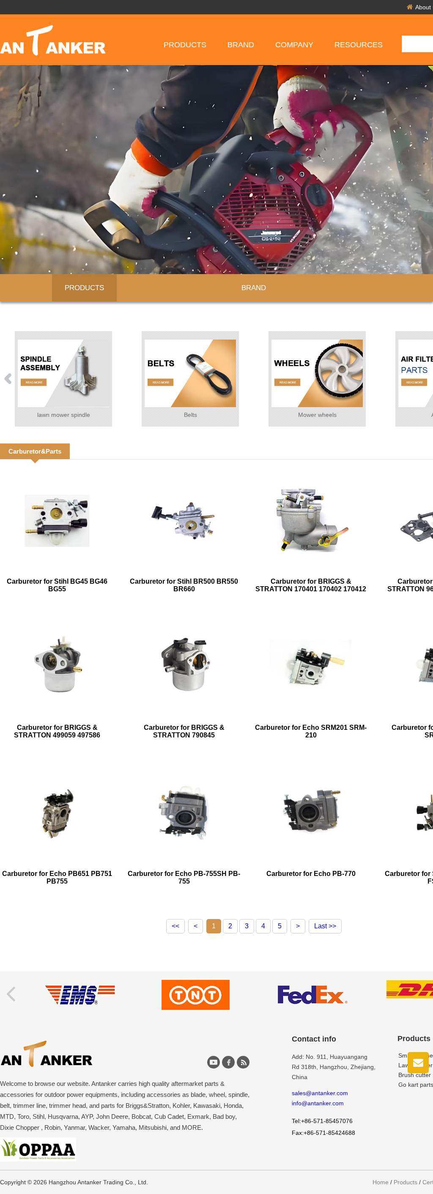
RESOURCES (358, 45)
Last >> (325, 926)
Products (185, 45)
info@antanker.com (318, 1103)
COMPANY (294, 45)
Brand (240, 45)
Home (381, 1182)
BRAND (253, 288)
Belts (63, 414)
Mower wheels (190, 414)
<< (175, 926)
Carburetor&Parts (34, 451)
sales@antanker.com (320, 1093)
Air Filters (317, 414)
